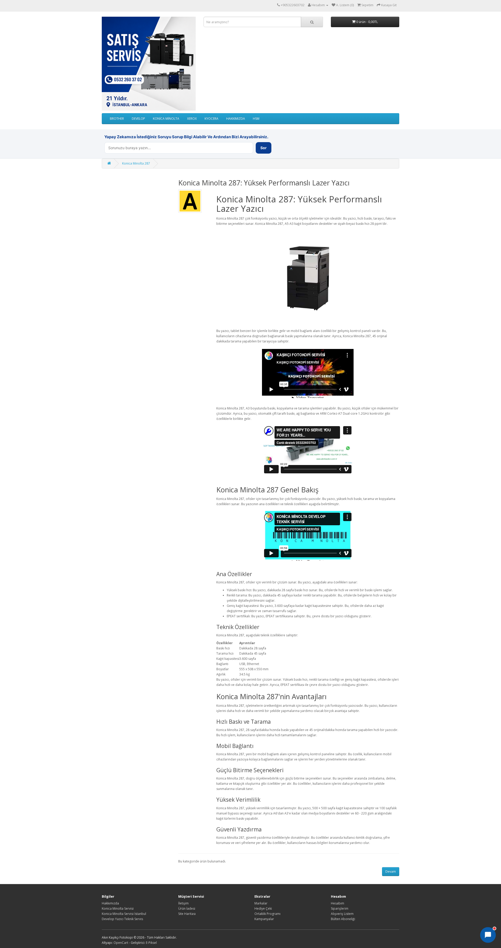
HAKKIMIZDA (235, 118)
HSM (256, 118)
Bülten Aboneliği (343, 919)
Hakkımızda (110, 903)
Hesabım (337, 903)
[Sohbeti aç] (488, 935)
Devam (390, 871)
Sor (263, 148)
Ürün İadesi (186, 908)
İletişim (183, 903)
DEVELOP (138, 118)
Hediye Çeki (263, 908)
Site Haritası (187, 913)
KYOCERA (211, 118)
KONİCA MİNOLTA (166, 118)
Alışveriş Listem (342, 913)
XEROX (192, 118)
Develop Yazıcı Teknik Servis (122, 919)
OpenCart (121, 942)
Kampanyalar (264, 919)
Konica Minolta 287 (136, 163)
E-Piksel (151, 942)
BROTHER (117, 118)
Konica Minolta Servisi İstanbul (124, 913)
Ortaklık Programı (267, 913)
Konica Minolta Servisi (118, 908)
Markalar (260, 903)
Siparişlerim (339, 908)
